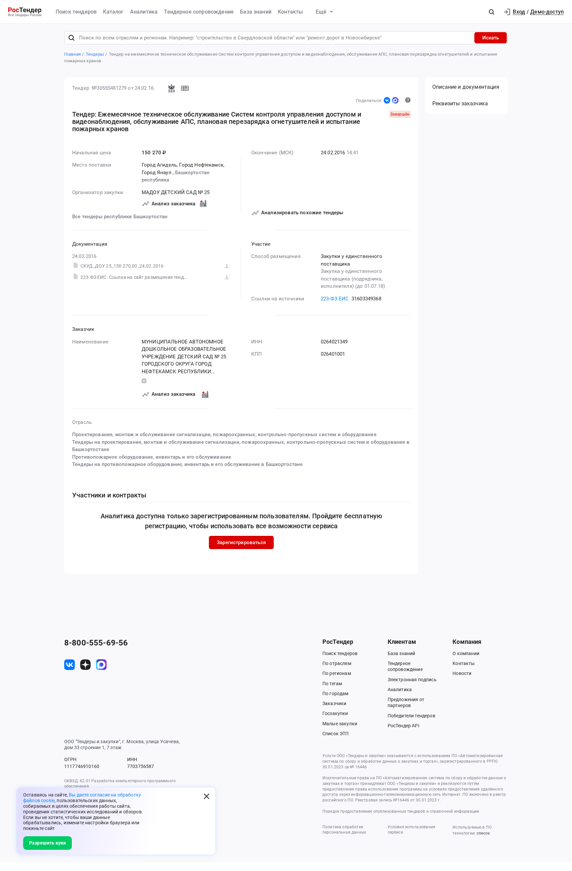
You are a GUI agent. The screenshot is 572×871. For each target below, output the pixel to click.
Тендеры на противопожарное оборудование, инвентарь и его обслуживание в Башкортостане (187, 464)
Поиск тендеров (76, 12)
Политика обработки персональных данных (344, 830)
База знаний (255, 12)
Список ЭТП (335, 733)
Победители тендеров (411, 715)
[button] (491, 12)
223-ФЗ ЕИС (335, 299)
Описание (465, 87)
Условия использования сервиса (411, 830)
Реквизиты (460, 103)
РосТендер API (403, 725)
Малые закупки (339, 723)
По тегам (332, 683)
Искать (490, 38)
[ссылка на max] (101, 664)
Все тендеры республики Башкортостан (120, 217)
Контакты (290, 12)
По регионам (336, 673)
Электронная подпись (412, 679)
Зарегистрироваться (241, 542)
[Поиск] (71, 37)
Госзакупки (335, 713)
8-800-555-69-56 (96, 643)
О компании (466, 653)
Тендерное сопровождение (199, 12)
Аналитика (144, 12)
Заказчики (334, 703)
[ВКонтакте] (387, 100)
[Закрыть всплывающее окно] (206, 796)
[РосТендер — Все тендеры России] (24, 12)
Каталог (113, 12)
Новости (462, 673)
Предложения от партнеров (406, 702)
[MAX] (395, 100)
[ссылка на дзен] (85, 664)
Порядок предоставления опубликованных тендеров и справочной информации (400, 811)
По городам (335, 693)
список (483, 833)
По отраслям (336, 663)
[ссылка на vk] (69, 664)
